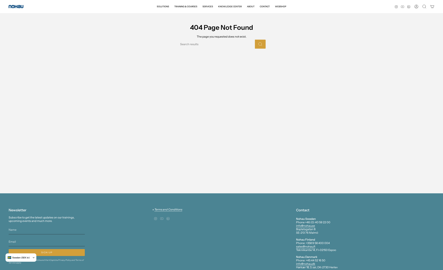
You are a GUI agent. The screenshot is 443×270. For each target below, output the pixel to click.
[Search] (260, 44)
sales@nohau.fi (305, 246)
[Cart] (432, 7)
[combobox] (19, 257)
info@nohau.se (305, 225)
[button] (163, 7)
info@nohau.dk (305, 264)
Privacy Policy (64, 260)
